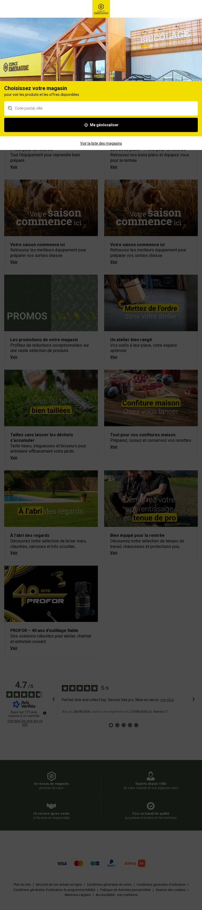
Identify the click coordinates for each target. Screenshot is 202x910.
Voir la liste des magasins (101, 143)
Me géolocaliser (104, 125)
